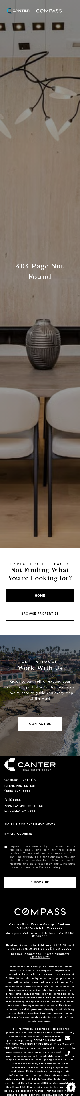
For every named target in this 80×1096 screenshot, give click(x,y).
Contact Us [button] (40, 724)
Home (40, 595)
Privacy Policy (50, 867)
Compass (58, 970)
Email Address (18, 834)
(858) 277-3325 (40, 957)
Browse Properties (40, 614)
